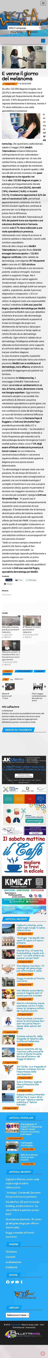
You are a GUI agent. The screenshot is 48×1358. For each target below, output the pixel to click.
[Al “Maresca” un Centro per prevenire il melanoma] (32, 621)
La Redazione (25, 84)
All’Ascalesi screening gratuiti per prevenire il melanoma (10, 629)
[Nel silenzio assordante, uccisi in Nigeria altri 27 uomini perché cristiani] (8, 993)
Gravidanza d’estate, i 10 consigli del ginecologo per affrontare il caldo (30, 968)
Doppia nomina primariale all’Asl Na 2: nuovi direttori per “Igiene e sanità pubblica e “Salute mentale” (30, 1099)
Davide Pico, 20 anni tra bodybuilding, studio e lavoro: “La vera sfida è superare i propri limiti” (31, 954)
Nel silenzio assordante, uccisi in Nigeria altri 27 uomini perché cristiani (30, 993)
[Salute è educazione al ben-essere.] (12, 1158)
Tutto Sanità (15, 1325)
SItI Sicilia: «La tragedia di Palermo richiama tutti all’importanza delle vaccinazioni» (31, 1070)
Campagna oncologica (26, 1144)
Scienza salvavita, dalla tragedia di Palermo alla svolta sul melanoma (30, 1039)
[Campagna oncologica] (12, 1145)
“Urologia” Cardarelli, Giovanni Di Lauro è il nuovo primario (31, 940)
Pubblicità (11, 1267)
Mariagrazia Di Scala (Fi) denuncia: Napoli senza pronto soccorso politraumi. (31, 1129)
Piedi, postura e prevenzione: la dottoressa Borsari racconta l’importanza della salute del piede (31, 1023)
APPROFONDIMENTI (24, 671)
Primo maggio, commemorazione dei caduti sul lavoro (39, 697)
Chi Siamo (11, 1251)
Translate (33, 31)
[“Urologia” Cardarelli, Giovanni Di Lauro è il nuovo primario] (8, 941)
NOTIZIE (7, 674)
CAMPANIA (39, 671)
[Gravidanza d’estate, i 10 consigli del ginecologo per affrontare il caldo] (8, 969)
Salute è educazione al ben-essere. (29, 1157)
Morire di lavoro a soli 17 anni (6, 696)
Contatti (10, 1257)
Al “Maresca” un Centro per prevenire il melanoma (32, 629)
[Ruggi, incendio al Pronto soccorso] (8, 981)
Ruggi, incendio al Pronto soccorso (31, 979)
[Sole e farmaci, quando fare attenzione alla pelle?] (8, 1085)
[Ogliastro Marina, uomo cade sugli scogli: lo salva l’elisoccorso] (8, 928)
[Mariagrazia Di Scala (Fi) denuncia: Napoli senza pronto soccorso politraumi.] (12, 1127)
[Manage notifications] (43, 1353)
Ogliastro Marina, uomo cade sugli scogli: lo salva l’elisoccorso (31, 928)
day (11, 679)
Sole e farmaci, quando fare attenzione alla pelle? (29, 1084)
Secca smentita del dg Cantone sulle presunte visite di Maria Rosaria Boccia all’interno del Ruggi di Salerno (30, 1053)
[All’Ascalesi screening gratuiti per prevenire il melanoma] (11, 621)
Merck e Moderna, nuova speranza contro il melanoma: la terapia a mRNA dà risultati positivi (30, 1007)
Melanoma (18, 679)
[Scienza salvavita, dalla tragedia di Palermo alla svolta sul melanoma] (8, 1039)
